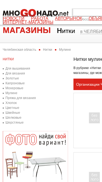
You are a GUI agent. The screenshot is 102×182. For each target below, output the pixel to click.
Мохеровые (14, 88)
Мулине (11, 93)
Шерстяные (14, 122)
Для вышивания (17, 68)
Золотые (12, 78)
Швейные (12, 113)
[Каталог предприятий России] (37, 12)
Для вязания (15, 73)
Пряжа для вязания (20, 98)
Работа (39, 18)
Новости (13, 18)
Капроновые (15, 83)
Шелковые (13, 118)
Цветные (12, 108)
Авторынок (68, 18)
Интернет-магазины (28, 22)
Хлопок (11, 103)
